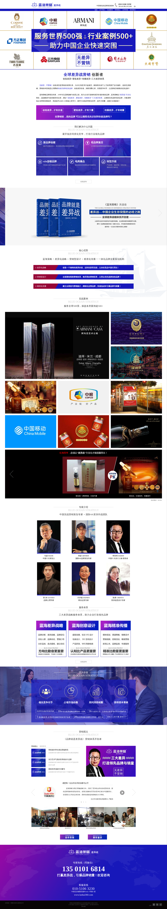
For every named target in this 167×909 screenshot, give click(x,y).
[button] (83, 66)
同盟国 (12, 903)
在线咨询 (83, 181)
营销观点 (117, 10)
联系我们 (133, 10)
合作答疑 (125, 10)
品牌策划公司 (20, 903)
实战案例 (110, 10)
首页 (96, 10)
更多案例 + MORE (156, 500)
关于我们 (102, 10)
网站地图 (83, 906)
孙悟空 (15, 903)
